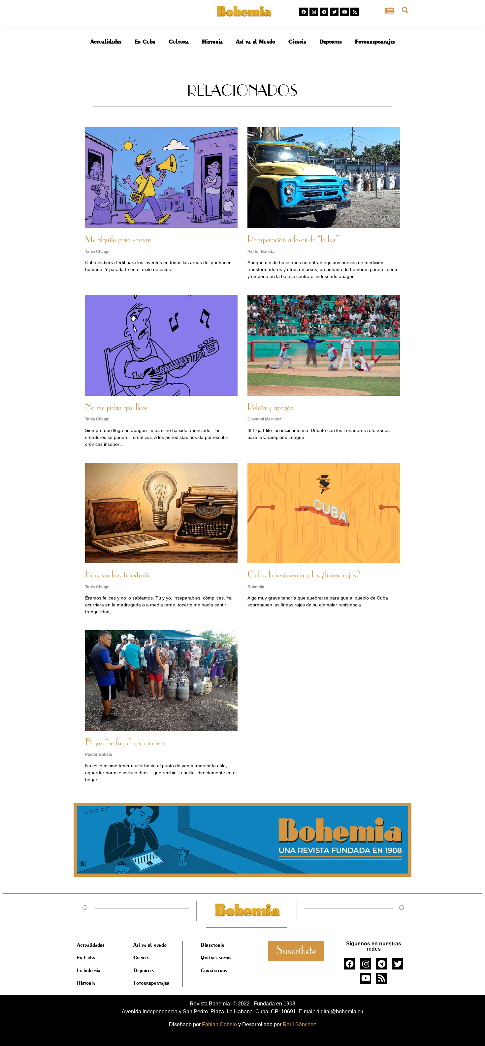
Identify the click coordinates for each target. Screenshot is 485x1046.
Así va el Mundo (255, 41)
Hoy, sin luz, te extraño (118, 575)
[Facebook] (303, 12)
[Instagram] (313, 12)
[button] (405, 10)
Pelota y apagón (270, 407)
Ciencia (297, 41)
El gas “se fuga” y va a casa (124, 743)
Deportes (330, 41)
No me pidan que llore (116, 407)
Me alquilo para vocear (117, 239)
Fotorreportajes (375, 41)
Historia (212, 41)
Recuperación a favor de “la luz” (293, 239)
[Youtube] (344, 12)
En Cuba (145, 41)
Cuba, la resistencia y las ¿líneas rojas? (303, 575)
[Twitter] (334, 12)
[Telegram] (324, 12)
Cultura (179, 41)
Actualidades (105, 41)
